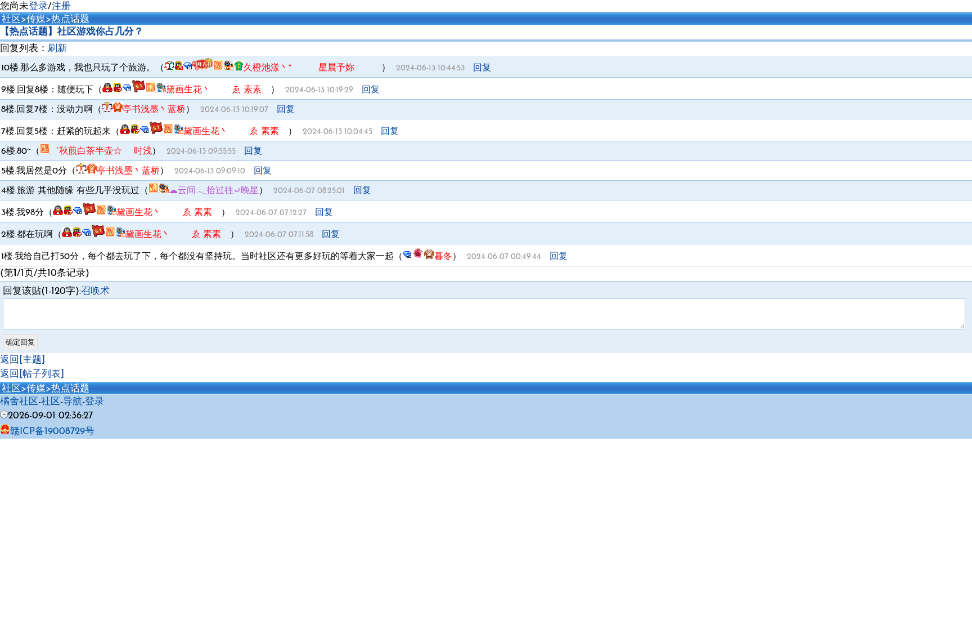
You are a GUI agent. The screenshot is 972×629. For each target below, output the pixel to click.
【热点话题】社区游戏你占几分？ (71, 32)
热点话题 (70, 19)
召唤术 (95, 291)
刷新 (57, 48)
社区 (11, 19)
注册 (61, 6)
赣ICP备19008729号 (52, 431)
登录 (38, 6)
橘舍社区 (19, 402)
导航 (72, 402)
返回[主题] (22, 360)
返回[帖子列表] (32, 374)
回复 (482, 68)
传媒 (36, 19)
